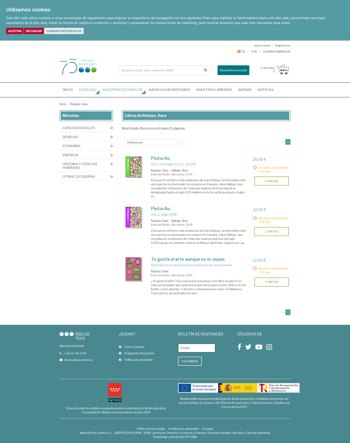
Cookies (207, 428)
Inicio (69, 90)
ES (243, 51)
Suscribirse (189, 361)
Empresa (71, 155)
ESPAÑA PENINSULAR (276, 51)
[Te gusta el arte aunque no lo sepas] (133, 269)
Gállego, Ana (179, 170)
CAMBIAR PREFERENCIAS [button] (64, 31)
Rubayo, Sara (79, 104)
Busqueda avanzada (233, 70)
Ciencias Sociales (79, 128)
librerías (214, 90)
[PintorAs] (133, 166)
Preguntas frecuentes (139, 353)
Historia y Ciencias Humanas (80, 165)
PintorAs (160, 158)
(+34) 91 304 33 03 (75, 353)
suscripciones (169, 90)
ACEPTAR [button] (14, 31)
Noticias (265, 90)
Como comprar (134, 346)
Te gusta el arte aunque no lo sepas (188, 259)
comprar (271, 181)
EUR (254, 51)
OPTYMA (191, 437)
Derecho (70, 137)
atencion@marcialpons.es (78, 359)
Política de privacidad (138, 359)
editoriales (122, 90)
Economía (72, 146)
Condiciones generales (183, 428)
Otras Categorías (79, 177)
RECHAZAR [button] (34, 31)
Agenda (245, 90)
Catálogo (87, 90)
